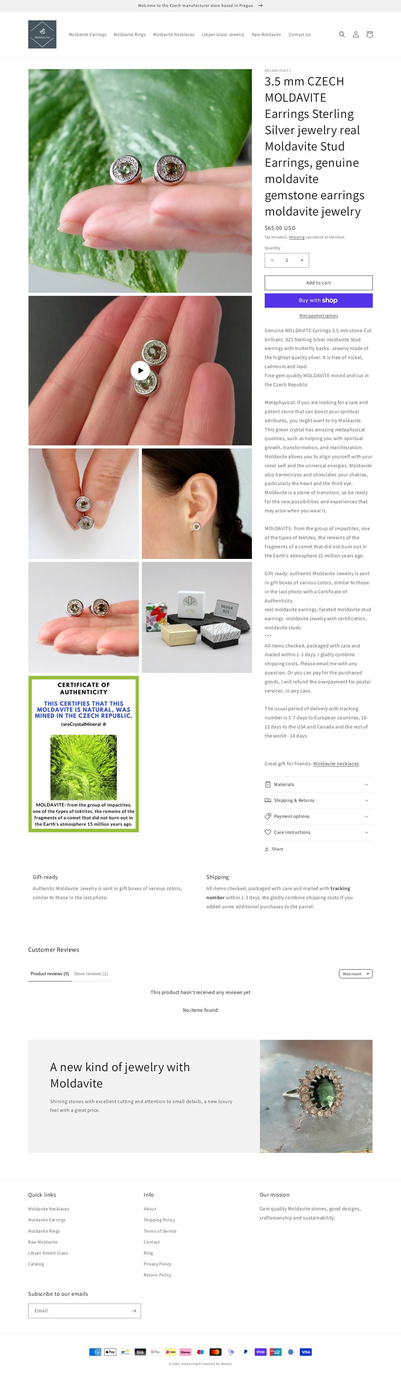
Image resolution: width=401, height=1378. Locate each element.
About (150, 1209)
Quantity (272, 248)
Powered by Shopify (217, 1364)
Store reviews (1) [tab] (91, 973)
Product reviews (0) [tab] (50, 973)
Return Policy (157, 1275)
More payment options (318, 315)
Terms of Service (160, 1231)
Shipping (297, 237)
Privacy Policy (157, 1264)
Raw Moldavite (43, 1242)
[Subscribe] (134, 1311)
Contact (152, 1242)
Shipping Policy (159, 1220)
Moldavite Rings (44, 1231)
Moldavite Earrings (47, 1220)
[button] (342, 34)
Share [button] (278, 849)
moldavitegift (191, 1364)
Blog (148, 1253)
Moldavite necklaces (336, 763)
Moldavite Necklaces (48, 1209)
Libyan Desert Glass (48, 1253)
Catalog (36, 1264)
